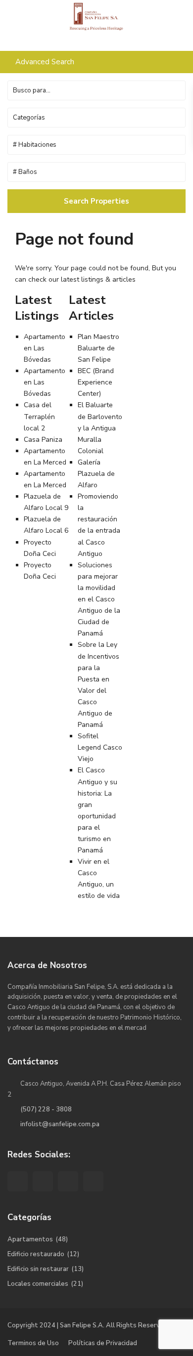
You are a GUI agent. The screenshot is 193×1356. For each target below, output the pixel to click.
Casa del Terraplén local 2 (39, 416)
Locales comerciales (37, 1283)
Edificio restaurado (35, 1254)
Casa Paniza (43, 439)
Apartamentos (30, 1239)
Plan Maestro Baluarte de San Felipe (98, 348)
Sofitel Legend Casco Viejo (100, 747)
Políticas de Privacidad (102, 1343)
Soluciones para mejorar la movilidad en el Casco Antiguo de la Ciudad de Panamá (99, 599)
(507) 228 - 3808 (46, 1109)
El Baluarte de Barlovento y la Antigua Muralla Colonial (100, 427)
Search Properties (96, 201)
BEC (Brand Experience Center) (96, 382)
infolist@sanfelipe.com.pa (59, 1124)
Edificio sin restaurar (38, 1269)
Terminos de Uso (33, 1343)
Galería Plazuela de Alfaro (96, 474)
